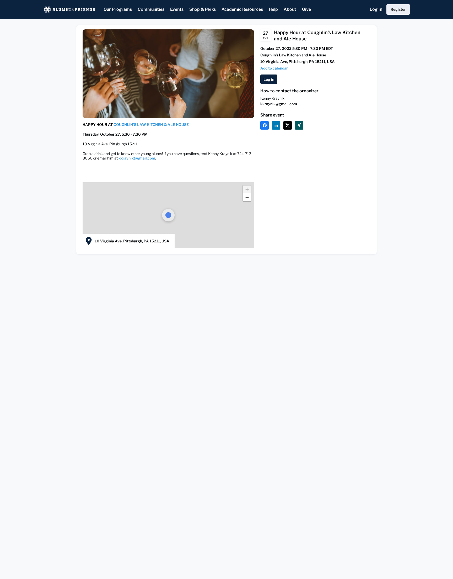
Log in (376, 9)
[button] (247, 189)
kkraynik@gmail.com (136, 158)
